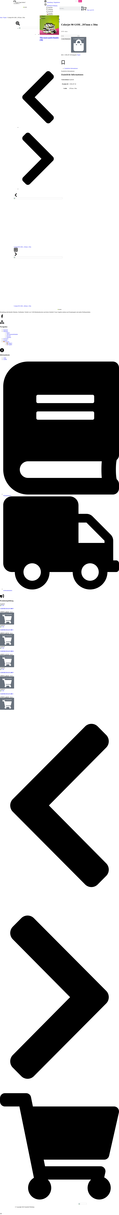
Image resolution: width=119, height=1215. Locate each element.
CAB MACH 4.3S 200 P (6, 672)
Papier (5, 17)
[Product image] (38, 198)
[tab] (84, 68)
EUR (76, 1)
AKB (4, 358)
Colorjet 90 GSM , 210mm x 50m (22, 247)
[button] (59, 805)
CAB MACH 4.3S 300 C (7, 630)
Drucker (8, 335)
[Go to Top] (1, 1214)
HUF (80, 1)
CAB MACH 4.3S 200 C (7, 694)
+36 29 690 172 (16, 3)
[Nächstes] (16, 255)
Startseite (5, 330)
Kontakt (5, 340)
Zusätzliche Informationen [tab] (67, 71)
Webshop (5, 331)
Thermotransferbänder (12, 334)
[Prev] (16, 196)
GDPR (5, 359)
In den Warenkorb (66, 39)
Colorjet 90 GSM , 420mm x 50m (22, 306)
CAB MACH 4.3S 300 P (6, 608)
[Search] (82, 8)
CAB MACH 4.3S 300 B (6, 651)
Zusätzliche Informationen (71, 68)
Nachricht (5, 338)
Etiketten (8, 337)
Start (1, 17)
